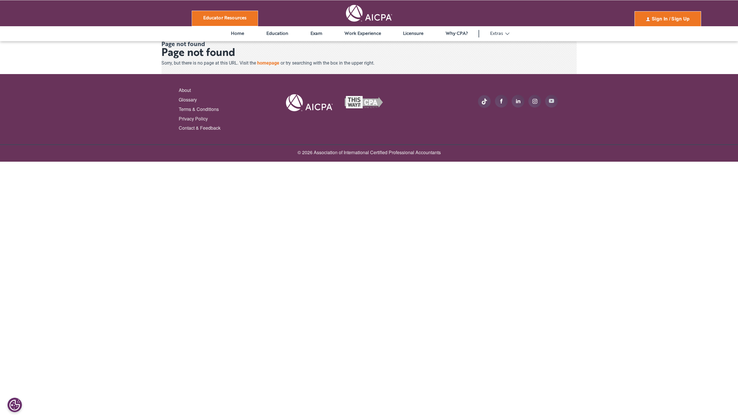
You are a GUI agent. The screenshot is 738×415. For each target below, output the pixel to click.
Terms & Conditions (199, 109)
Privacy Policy (193, 118)
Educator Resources (225, 18)
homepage (268, 63)
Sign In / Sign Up (670, 18)
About (185, 90)
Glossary (188, 99)
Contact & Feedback (200, 127)
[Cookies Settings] (14, 405)
